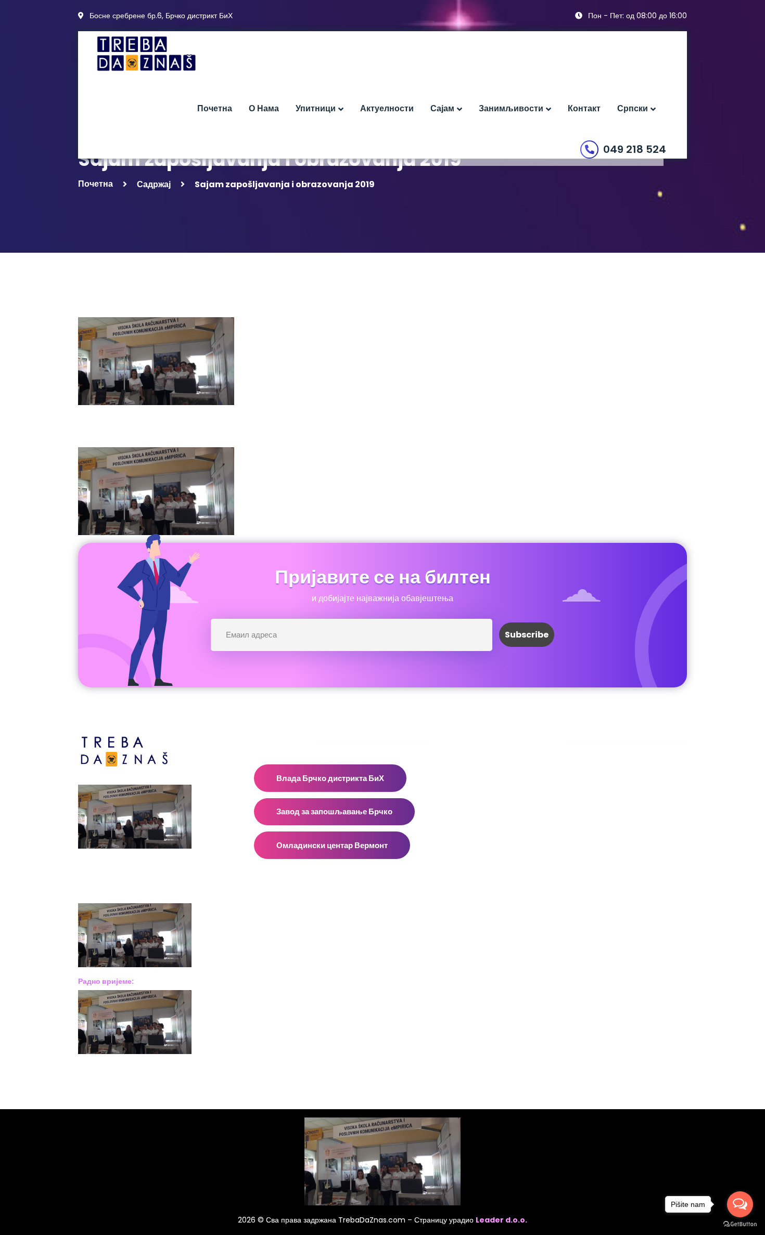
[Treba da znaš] (157, 54)
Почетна (95, 184)
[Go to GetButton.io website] (740, 1224)
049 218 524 (634, 149)
